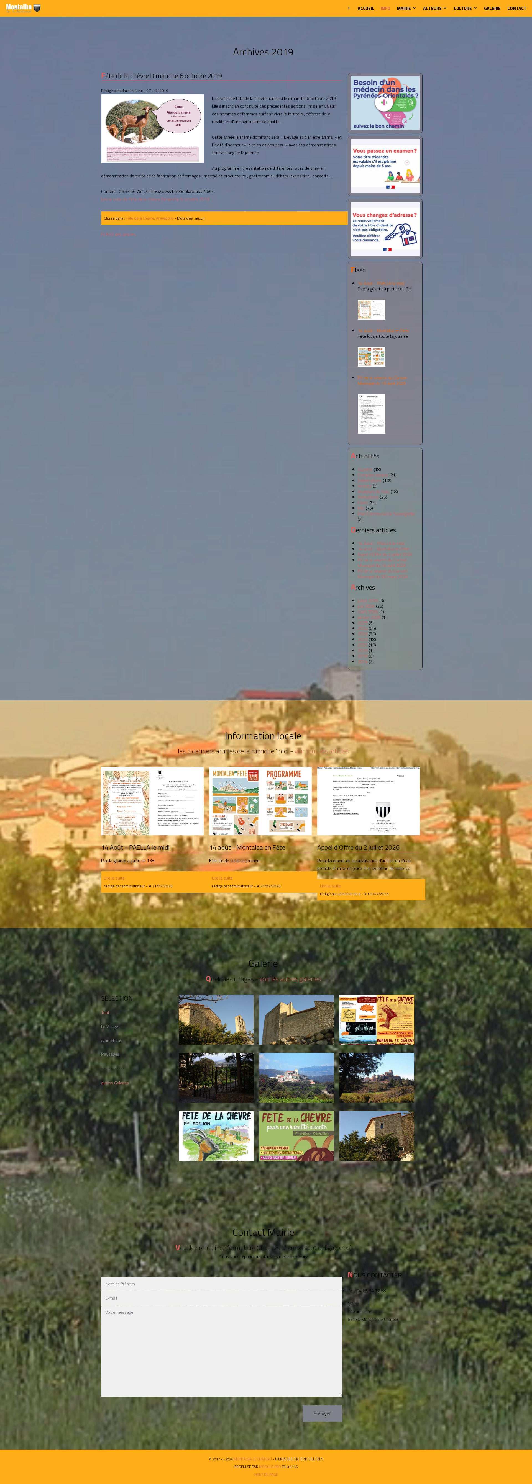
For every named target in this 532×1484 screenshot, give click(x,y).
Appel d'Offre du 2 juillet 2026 (385, 554)
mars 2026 (368, 611)
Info (385, 8)
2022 (363, 639)
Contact (516, 8)
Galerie (492, 8)
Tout (105, 1012)
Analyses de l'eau (374, 491)
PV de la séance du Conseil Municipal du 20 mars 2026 (383, 574)
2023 (363, 633)
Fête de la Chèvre (140, 218)
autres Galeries (115, 1082)
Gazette (365, 469)
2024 (363, 628)
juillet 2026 (368, 600)
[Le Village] (216, 1019)
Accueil (366, 8)
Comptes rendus (373, 475)
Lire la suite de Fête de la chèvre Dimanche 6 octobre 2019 (155, 199)
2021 (363, 644)
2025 (363, 622)
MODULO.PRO (270, 1467)
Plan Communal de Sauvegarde (386, 513)
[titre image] (152, 129)
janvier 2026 (369, 617)
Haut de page (266, 1474)
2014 (363, 661)
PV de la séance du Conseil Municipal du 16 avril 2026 (382, 380)
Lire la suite (114, 878)
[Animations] (377, 1019)
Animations (165, 218)
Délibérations (370, 480)
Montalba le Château (24, 8)
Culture (463, 8)
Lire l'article (152, 801)
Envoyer (322, 1413)
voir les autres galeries (290, 979)
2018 (363, 656)
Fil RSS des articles (118, 234)
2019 (363, 650)
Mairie (404, 8)
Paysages (110, 1054)
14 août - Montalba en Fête (383, 333)
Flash (362, 502)
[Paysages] (296, 1019)
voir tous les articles (322, 751)
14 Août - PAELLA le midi (384, 286)
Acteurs (433, 8)
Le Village (109, 1026)
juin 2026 (366, 606)
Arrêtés (365, 486)
